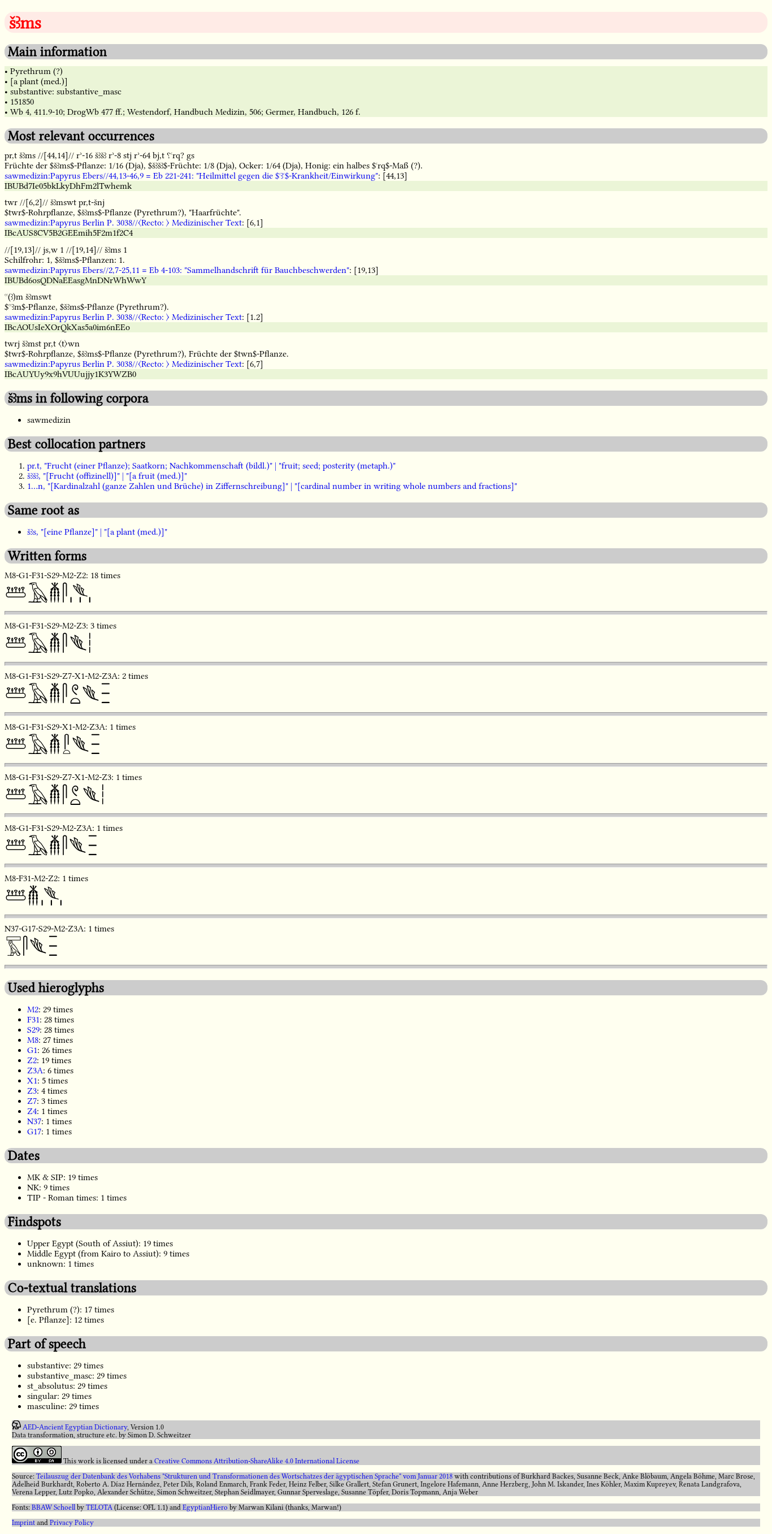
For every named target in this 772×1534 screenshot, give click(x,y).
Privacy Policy (72, 1523)
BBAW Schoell (53, 1507)
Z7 (32, 1101)
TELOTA (99, 1507)
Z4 (32, 1111)
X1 (32, 1081)
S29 (33, 1030)
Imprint (23, 1523)
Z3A (35, 1070)
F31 (33, 1020)
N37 (34, 1121)
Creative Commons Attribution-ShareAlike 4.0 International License (256, 1461)
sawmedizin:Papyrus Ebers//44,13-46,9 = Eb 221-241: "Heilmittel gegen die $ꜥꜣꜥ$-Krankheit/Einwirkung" (191, 176)
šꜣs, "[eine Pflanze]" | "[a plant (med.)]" (97, 532)
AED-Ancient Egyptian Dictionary (75, 1427)
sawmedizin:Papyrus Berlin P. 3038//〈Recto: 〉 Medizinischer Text (123, 223)
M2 (32, 1009)
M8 (32, 1040)
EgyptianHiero (205, 1507)
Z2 (32, 1060)
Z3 (32, 1091)
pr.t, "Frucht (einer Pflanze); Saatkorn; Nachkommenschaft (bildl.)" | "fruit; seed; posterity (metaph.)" (211, 466)
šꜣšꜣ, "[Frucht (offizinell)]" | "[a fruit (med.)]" (107, 476)
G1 (32, 1050)
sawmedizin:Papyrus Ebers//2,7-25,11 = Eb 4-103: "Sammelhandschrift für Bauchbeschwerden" (177, 270)
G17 (34, 1131)
